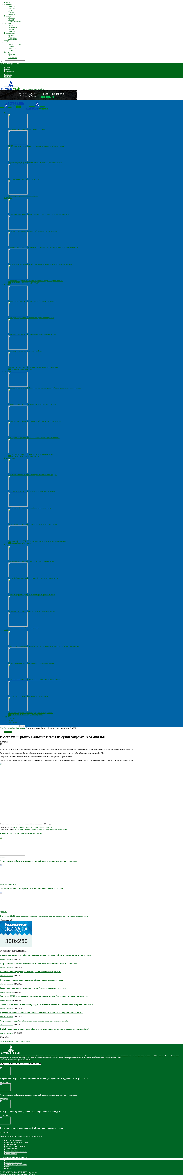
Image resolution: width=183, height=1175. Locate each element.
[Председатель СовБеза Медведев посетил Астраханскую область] (18, 299)
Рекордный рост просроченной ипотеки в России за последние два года (34, 421)
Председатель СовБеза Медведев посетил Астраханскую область (31, 301)
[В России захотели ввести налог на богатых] (18, 177)
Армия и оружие (14, 22)
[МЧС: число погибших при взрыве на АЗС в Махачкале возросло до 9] (18, 489)
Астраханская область (8, 884)
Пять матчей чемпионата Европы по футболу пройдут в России (31, 611)
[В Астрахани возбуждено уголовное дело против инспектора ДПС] (18, 473)
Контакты (7, 77)
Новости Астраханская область (15, 1152)
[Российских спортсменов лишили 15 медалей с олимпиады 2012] (18, 559)
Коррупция (12, 39)
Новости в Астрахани (12, 1150)
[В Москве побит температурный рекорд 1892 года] (18, 127)
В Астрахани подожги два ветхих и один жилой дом (33, 827)
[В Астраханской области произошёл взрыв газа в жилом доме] (18, 506)
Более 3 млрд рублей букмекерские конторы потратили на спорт (31, 595)
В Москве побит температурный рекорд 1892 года (26, 129)
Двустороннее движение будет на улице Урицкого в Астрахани (31, 663)
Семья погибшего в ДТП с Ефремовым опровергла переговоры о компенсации (37, 541)
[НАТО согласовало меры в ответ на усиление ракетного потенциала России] (18, 144)
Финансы (11, 31)
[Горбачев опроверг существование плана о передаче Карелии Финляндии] (18, 161)
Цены (10, 25)
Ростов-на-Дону (5, 1157)
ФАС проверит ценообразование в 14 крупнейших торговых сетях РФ (34, 438)
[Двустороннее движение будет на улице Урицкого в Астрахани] (18, 661)
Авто (6, 42)
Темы (6, 73)
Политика (7, 16)
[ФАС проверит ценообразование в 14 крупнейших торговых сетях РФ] (18, 436)
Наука (10, 56)
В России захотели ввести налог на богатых (24, 179)
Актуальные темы (10, 1144)
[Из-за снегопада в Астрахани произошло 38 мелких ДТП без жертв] (18, 522)
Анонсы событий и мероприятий (16, 1142)
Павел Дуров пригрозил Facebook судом (23, 196)
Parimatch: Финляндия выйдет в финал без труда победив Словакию (33, 578)
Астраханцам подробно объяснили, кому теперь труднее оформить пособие (35, 281)
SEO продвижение (30, 1172)
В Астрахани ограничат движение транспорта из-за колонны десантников (40, 829)
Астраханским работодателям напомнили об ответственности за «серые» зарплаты (38, 214)
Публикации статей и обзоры (15, 1146)
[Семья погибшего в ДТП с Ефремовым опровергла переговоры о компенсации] (18, 539)
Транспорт (12, 8)
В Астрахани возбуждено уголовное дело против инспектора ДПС (32, 475)
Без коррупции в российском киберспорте (23, 628)
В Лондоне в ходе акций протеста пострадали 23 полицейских (31, 318)
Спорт (6, 41)
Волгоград (16, 1157)
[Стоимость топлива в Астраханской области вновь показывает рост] (18, 229)
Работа (2, 857)
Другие (7, 52)
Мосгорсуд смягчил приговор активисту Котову (25, 351)
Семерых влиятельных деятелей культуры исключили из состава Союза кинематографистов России (46, 1004)
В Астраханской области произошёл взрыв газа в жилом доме (30, 508)
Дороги (11, 50)
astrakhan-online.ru (6, 959)
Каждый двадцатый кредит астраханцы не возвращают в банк (30, 454)
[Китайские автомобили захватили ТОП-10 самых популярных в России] (18, 678)
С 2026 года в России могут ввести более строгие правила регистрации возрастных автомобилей (43, 646)
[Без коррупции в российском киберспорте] (18, 626)
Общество (8, 4)
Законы (11, 20)
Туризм (11, 12)
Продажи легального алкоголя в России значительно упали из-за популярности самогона (40, 264)
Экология (11, 6)
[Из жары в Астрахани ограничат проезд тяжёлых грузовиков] (18, 711)
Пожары (11, 37)
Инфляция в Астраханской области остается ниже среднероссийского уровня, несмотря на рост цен (44, 388)
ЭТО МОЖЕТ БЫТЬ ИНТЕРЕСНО (14, 833)
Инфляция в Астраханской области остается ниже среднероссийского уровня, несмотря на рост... (44, 1078)
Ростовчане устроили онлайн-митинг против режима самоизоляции (33, 367)
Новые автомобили (15, 44)
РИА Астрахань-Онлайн (9, 728)
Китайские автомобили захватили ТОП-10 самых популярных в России (34, 679)
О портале (8, 67)
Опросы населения (11, 1148)
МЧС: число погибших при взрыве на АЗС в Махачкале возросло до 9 (33, 491)
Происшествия (9, 33)
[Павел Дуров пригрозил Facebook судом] (18, 194)
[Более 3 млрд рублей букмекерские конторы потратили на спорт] (18, 593)
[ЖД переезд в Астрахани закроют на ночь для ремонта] (18, 694)
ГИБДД (11, 46)
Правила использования (13, 1163)
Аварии (11, 35)
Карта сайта (8, 1161)
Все (9, 283)
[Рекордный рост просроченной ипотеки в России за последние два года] (18, 419)
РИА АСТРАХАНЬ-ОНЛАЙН (13, 1172)
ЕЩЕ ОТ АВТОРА (35, 833)
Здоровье (11, 14)
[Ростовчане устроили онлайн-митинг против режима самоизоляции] (18, 366)
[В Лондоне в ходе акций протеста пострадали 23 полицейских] (18, 316)
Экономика (8, 23)
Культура (11, 54)
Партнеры (8, 75)
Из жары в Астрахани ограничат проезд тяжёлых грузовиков (30, 713)
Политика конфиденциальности (15, 1165)
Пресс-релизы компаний (13, 1140)
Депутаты (3, 912)
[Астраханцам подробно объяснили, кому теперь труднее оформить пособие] (18, 279)
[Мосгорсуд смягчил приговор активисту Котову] (18, 349)
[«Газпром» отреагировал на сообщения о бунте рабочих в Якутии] (18, 332)
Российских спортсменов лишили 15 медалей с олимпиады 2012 (31, 561)
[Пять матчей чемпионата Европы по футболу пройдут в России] (18, 609)
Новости (7, 2)
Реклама (11, 29)
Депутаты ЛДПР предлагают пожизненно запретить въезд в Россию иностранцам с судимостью (43, 247)
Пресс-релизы (9, 71)
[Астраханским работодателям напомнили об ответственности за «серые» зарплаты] (18, 212)
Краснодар (24, 1157)
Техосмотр (12, 48)
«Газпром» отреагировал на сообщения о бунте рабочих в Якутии (32, 334)
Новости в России (10, 1154)
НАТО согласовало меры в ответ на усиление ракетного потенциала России (36, 146)
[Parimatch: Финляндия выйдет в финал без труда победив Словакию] (18, 576)
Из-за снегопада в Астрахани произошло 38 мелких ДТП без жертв (32, 524)
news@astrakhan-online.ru (23, 1060)
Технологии (12, 58)
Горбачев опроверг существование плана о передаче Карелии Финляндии (35, 163)
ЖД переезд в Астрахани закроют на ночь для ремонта (28, 696)
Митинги (11, 18)
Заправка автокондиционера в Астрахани (15, 1041)
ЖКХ (10, 10)
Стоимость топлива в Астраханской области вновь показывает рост (33, 231)
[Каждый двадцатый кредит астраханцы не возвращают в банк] (18, 452)
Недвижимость (13, 27)
